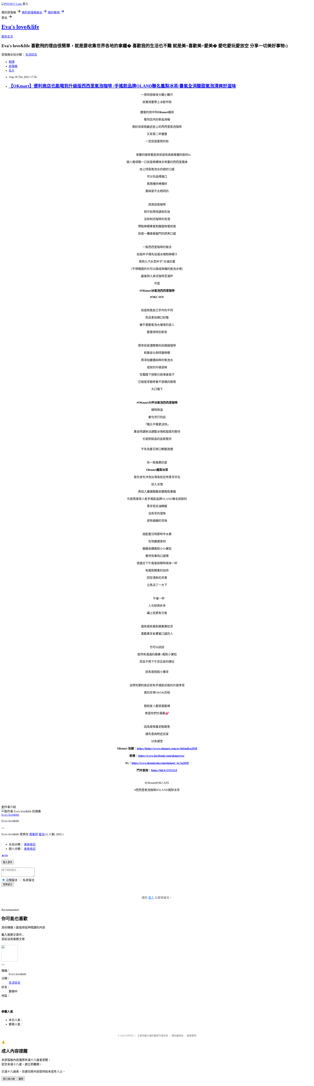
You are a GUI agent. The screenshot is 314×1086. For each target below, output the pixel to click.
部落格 (13, 66)
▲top (4, 855)
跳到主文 (7, 36)
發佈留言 (7, 884)
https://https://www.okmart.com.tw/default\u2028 (167, 748)
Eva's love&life (20, 26)
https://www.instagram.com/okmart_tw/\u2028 (160, 763)
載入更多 (7, 862)
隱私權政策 (177, 1035)
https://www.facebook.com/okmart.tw (161, 755)
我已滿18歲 (9, 1078)
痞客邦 (33, 834)
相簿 (12, 61)
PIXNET (130, 1035)
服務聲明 (191, 1035)
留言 (42, 834)
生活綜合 (31, 54)
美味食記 (30, 844)
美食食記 (30, 848)
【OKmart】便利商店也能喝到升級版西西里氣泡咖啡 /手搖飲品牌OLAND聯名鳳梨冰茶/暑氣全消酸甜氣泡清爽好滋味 (122, 86)
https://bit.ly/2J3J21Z (164, 770)
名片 (12, 70)
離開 (21, 1078)
